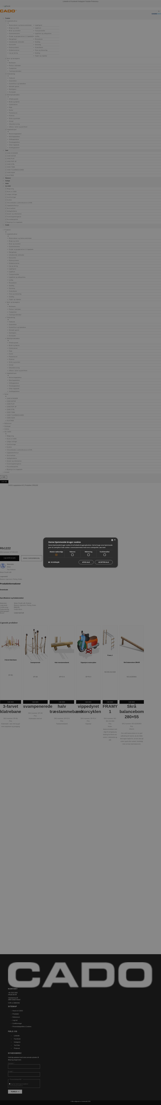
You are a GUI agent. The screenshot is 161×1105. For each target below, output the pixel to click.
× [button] (114, 540)
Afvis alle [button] (86, 562)
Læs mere (102, 547)
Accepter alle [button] (103, 562)
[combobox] (112, 540)
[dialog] (80, 552)
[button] (53, 562)
